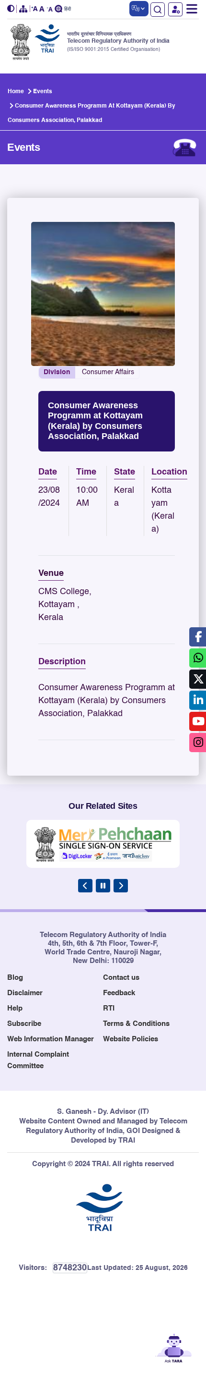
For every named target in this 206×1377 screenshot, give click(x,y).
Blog (15, 977)
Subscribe (24, 1023)
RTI (108, 1008)
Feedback (119, 993)
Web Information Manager (50, 1039)
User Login (175, 9)
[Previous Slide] (85, 885)
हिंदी (67, 9)
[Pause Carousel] (103, 885)
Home (16, 92)
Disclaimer (25, 993)
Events (42, 92)
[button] (12, 9)
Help (15, 1008)
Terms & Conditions (136, 1023)
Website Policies (130, 1039)
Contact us (121, 977)
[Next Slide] (121, 885)
